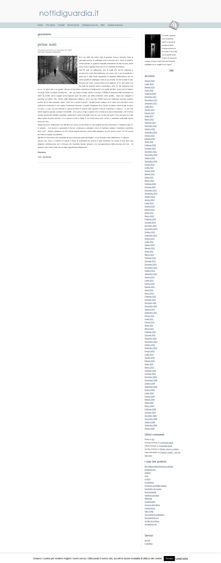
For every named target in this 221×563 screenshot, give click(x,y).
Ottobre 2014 (150, 197)
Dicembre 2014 (151, 190)
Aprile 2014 (149, 213)
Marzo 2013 (149, 255)
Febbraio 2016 (150, 145)
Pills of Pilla (149, 511)
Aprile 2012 (149, 290)
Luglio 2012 (149, 280)
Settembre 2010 (151, 348)
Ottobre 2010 (150, 345)
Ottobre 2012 (150, 271)
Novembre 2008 (151, 419)
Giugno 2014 (150, 206)
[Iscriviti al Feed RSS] (175, 25)
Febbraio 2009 (150, 409)
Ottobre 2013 (150, 232)
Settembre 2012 (151, 274)
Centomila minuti (166, 443)
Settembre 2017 (151, 103)
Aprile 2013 (149, 251)
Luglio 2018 (149, 84)
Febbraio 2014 (150, 219)
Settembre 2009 (151, 387)
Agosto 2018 (150, 81)
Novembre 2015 (151, 155)
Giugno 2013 (150, 245)
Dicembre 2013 (151, 226)
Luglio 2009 (149, 393)
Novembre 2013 (151, 229)
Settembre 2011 (151, 313)
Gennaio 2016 (150, 148)
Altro (103, 25)
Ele (153, 439)
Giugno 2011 (150, 322)
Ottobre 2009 (150, 383)
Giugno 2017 (150, 110)
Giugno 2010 (150, 358)
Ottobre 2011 (150, 309)
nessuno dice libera (152, 505)
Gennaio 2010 (150, 374)
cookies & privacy (115, 25)
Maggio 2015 (150, 174)
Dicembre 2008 (151, 416)
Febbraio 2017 (150, 123)
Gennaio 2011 (150, 335)
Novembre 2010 (151, 342)
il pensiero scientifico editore (156, 486)
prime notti (47, 44)
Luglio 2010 (149, 354)
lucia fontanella (150, 492)
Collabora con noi (90, 25)
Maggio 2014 (150, 210)
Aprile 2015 (149, 177)
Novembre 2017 (151, 100)
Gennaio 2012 (150, 300)
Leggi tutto (182, 558)
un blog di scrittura (152, 521)
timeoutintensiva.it (152, 518)
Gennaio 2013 (150, 261)
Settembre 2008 (151, 425)
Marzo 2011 (149, 329)
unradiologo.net (151, 524)
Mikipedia (148, 498)
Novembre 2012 (151, 268)
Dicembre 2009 (151, 377)
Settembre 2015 (151, 161)
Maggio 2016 (150, 139)
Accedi (147, 540)
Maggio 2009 (150, 399)
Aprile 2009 (149, 403)
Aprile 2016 (149, 142)
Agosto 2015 (150, 165)
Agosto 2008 (150, 429)
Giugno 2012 (150, 284)
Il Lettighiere (149, 482)
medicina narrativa (152, 495)
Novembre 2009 (151, 380)
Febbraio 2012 (150, 296)
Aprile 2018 (149, 90)
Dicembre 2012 (151, 264)
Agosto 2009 (150, 390)
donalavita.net (150, 470)
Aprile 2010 (149, 364)
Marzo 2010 (149, 367)
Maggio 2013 (150, 248)
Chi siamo (50, 25)
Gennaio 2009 (150, 412)
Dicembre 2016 (151, 126)
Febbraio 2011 (150, 332)
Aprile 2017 (149, 116)
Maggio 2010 (150, 361)
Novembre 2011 (151, 306)
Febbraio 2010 (150, 371)
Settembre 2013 (151, 235)
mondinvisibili (150, 502)
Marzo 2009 (149, 406)
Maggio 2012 (150, 287)
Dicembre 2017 (151, 97)
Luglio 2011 (149, 319)
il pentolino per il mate (153, 489)
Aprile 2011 (149, 325)
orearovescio (150, 508)
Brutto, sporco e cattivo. (169, 449)
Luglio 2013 (149, 242)
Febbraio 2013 (150, 258)
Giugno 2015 (150, 171)
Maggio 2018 (150, 87)
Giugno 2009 (150, 396)
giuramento (47, 157)
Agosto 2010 (150, 351)
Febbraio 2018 (150, 94)
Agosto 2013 (150, 239)
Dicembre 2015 (151, 152)
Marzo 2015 (149, 181)
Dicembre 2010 (151, 338)
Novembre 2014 (151, 193)
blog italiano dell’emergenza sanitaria (159, 466)
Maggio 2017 (150, 113)
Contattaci (149, 544)
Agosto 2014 (150, 200)
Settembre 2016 (151, 132)
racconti (41, 52)
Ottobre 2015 (150, 158)
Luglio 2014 (149, 203)
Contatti (61, 25)
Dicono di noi (73, 25)
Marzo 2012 (149, 293)
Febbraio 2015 (150, 184)
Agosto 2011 (149, 316)
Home (40, 25)
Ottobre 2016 (150, 129)
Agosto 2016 (150, 136)
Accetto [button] (169, 558)
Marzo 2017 (149, 119)
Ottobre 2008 (150, 422)
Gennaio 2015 (150, 187)
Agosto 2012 (150, 277)
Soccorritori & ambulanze (154, 515)
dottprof (148, 473)
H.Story (148, 479)
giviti (146, 476)
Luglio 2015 (149, 168)
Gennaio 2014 (150, 222)
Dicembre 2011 (150, 303)
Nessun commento (52, 52)
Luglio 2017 (149, 107)
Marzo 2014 (149, 216)
